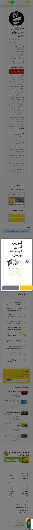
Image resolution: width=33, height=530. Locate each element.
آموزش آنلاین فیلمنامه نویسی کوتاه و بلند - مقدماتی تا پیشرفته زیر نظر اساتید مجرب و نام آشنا (15, 272)
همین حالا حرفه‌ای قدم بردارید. (15, 280)
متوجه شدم (11, 288)
